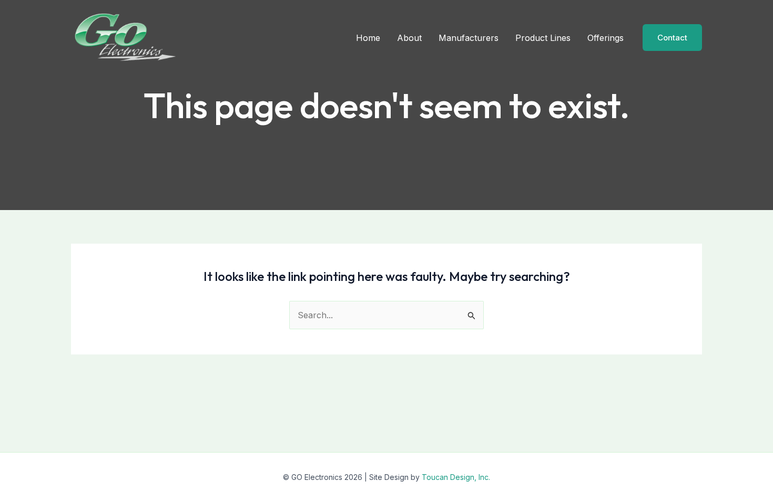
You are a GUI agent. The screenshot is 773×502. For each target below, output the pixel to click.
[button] (672, 37)
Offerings (605, 38)
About (409, 38)
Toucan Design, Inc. (456, 477)
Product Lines (543, 38)
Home (368, 38)
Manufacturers (469, 38)
